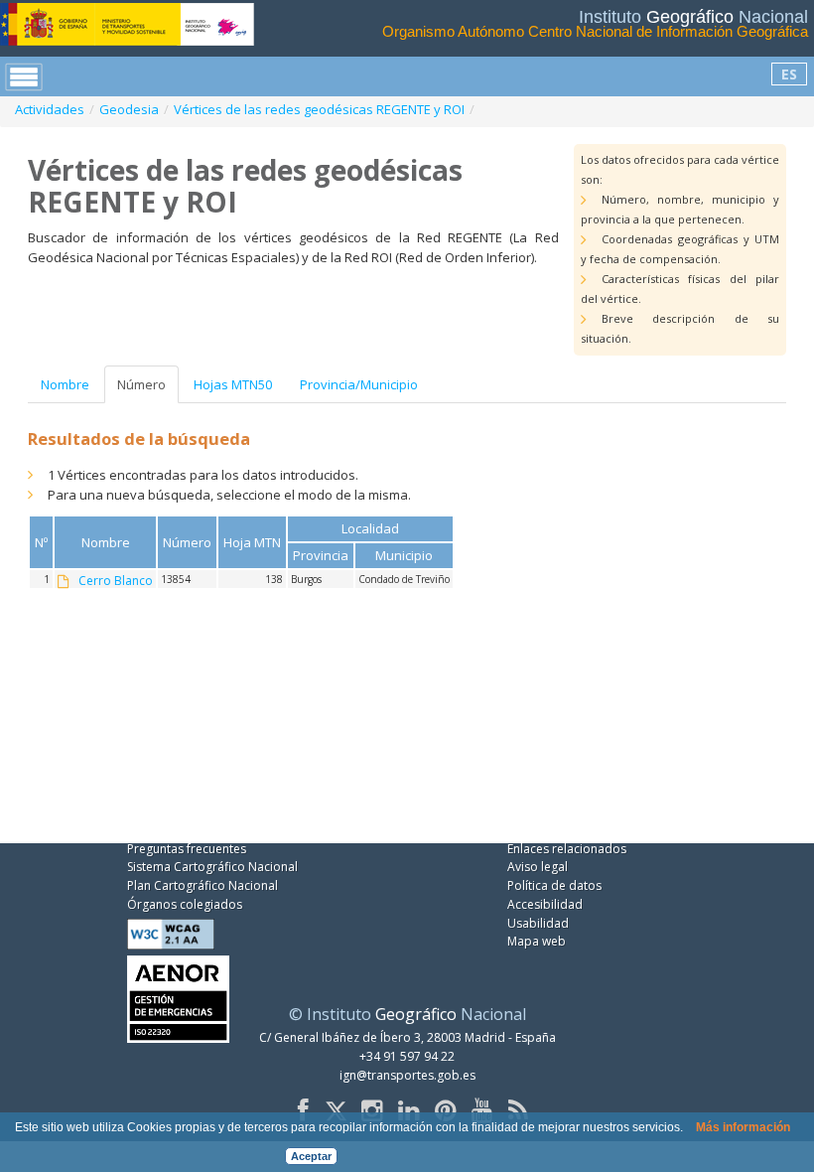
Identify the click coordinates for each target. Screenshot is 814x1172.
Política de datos (554, 885)
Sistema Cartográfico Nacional (212, 866)
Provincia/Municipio (359, 384)
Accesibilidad (545, 904)
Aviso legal (537, 866)
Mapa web (536, 941)
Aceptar (311, 1156)
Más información (743, 1127)
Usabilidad (538, 923)
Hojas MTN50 (233, 384)
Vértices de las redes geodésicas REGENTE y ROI (319, 109)
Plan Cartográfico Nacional (202, 885)
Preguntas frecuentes (186, 848)
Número (141, 384)
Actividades (49, 109)
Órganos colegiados (184, 904)
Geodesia (129, 109)
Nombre (65, 384)
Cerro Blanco (115, 581)
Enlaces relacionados (566, 848)
